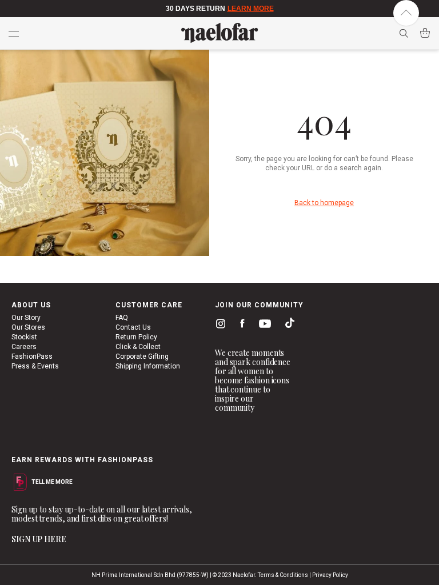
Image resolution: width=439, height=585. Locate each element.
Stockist (24, 337)
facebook (240, 325)
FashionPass (32, 356)
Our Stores (28, 327)
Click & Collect (138, 347)
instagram (218, 325)
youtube (263, 325)
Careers (24, 347)
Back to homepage (324, 203)
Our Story (26, 318)
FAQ (121, 318)
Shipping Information (147, 366)
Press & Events (35, 366)
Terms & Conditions (283, 575)
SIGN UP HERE (38, 539)
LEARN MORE (251, 9)
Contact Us (133, 327)
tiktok (287, 325)
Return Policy (136, 337)
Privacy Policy (330, 575)
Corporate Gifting (142, 356)
